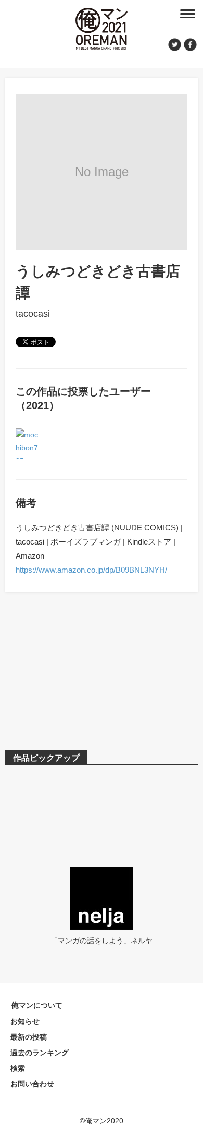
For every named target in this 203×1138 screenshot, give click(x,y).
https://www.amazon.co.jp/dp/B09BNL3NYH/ (91, 569)
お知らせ (25, 1021)
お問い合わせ (32, 1084)
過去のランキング (39, 1052)
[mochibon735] (28, 434)
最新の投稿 (28, 1037)
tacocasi (33, 313)
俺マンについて (36, 1005)
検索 (17, 1068)
